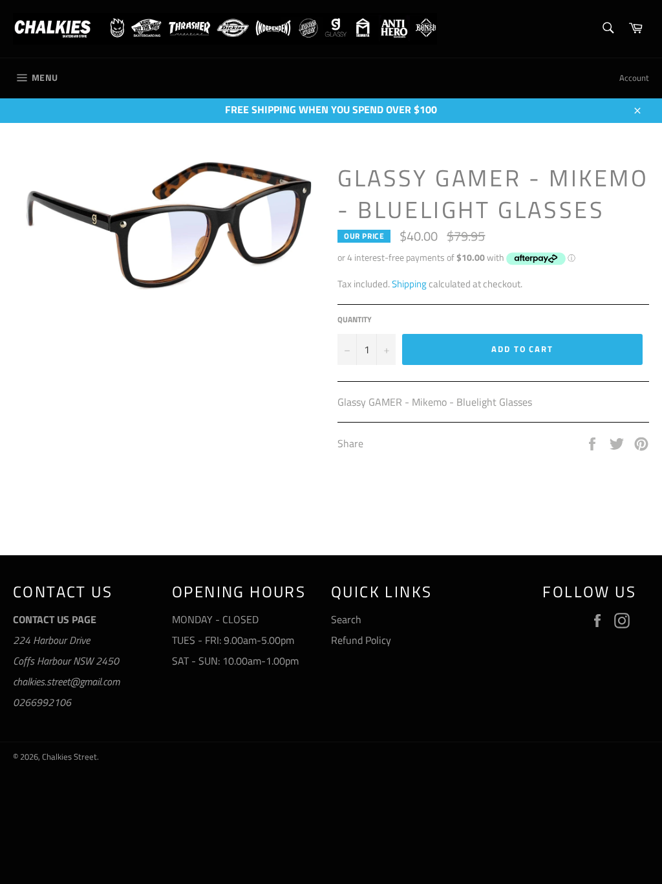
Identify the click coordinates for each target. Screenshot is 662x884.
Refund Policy (361, 640)
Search (346, 619)
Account (634, 77)
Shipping (409, 283)
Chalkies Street (69, 756)
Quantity (354, 320)
